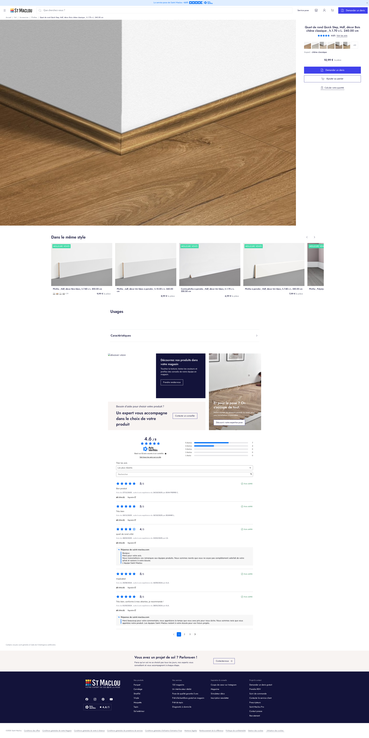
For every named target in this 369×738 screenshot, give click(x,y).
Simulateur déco (218, 693)
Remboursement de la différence (211, 730)
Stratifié (137, 693)
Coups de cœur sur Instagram (223, 684)
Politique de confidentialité (236, 730)
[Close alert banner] (367, 3)
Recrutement (254, 715)
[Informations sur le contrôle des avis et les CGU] (165, 453)
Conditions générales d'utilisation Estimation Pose (163, 730)
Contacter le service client (260, 697)
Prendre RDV (255, 689)
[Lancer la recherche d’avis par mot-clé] (251, 474)
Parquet (137, 684)
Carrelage (138, 689)
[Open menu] (4, 10)
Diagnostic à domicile (181, 706)
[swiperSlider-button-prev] (306, 237)
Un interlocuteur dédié (181, 689)
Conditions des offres (32, 730)
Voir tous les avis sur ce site (150, 457)
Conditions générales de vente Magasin (57, 730)
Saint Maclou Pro (256, 706)
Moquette (138, 702)
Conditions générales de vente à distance (89, 730)
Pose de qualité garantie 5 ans (185, 693)
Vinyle (136, 697)
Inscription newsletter (220, 697)
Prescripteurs (255, 702)
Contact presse (255, 711)
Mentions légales (190, 730)
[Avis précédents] (173, 634)
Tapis (136, 706)
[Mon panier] (332, 10)
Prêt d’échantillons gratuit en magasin (188, 697)
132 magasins (178, 684)
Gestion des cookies (255, 730)
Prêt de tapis (177, 702)
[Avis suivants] (195, 634)
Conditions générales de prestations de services (125, 730)
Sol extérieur (139, 711)
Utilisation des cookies (275, 730)
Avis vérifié (248, 484)
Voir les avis (342, 35)
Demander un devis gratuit (260, 684)
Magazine (215, 689)
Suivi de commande (257, 693)
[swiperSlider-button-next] (314, 237)
